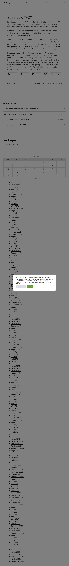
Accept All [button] (30, 286)
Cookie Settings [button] (21, 286)
